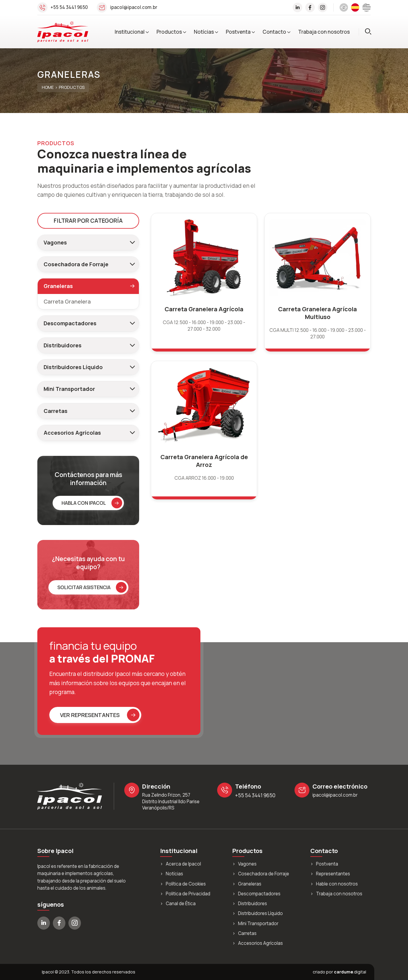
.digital (350, 972)
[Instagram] (322, 7)
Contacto (274, 31)
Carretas (56, 410)
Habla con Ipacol (84, 503)
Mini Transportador (69, 388)
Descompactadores (70, 323)
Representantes (333, 874)
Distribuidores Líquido (73, 367)
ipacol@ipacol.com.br (133, 7)
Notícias (204, 31)
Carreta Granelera (67, 301)
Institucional (130, 31)
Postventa (238, 31)
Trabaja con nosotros (324, 31)
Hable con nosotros (337, 884)
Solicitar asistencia (84, 587)
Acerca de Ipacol (183, 864)
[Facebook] (310, 7)
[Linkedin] (297, 7)
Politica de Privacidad (188, 894)
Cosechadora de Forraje (76, 264)
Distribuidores (63, 345)
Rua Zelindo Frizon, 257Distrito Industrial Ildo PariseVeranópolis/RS (171, 801)
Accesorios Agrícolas (72, 432)
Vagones (55, 242)
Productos (169, 31)
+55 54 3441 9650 (69, 7)
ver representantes (90, 715)
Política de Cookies (186, 884)
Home (48, 87)
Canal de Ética (181, 903)
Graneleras (249, 884)
